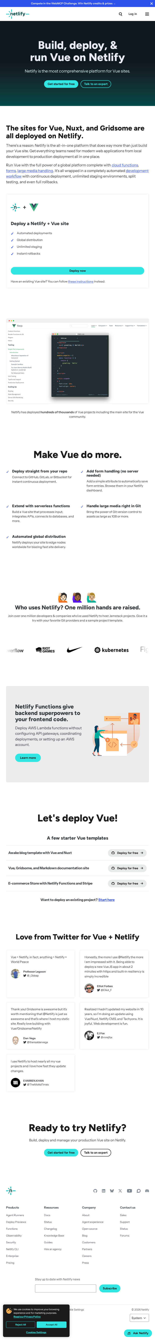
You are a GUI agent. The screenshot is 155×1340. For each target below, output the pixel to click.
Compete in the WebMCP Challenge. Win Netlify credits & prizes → (73, 3)
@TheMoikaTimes (38, 1084)
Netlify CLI (12, 1249)
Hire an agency (52, 1249)
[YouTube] (129, 1191)
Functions (12, 1228)
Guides (48, 1242)
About (85, 1215)
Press (85, 1262)
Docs (47, 1215)
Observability (14, 1235)
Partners (87, 1249)
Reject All (20, 1324)
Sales (123, 1215)
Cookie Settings (74, 1309)
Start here (106, 900)
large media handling (35, 170)
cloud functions (125, 165)
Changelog (50, 1228)
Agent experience (92, 1222)
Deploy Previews (16, 1222)
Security (11, 1242)
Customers (88, 1242)
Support (125, 1222)
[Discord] (147, 1191)
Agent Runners (15, 1215)
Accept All (51, 1324)
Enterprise (12, 1256)
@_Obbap (33, 975)
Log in (133, 14)
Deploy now (77, 270)
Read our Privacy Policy (27, 1316)
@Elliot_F (106, 990)
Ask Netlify (140, 1333)
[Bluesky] (112, 1191)
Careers (86, 1256)
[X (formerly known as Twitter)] (120, 1191)
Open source (89, 1228)
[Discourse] (139, 1191)
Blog (84, 1235)
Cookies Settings (36, 1332)
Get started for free (61, 84)
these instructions (80, 281)
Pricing (10, 1262)
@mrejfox (106, 1037)
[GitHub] (95, 1191)
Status (48, 1222)
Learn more (28, 758)
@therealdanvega (37, 1042)
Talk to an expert (96, 84)
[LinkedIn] (103, 1191)
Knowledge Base (54, 1235)
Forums (124, 1235)
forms (11, 170)
